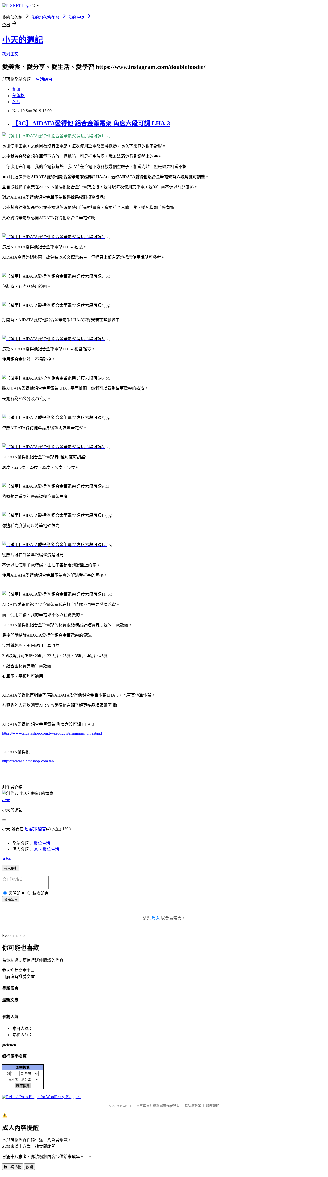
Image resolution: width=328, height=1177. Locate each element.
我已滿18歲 (12, 1167)
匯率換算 (23, 1067)
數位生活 (42, 843)
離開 (29, 1167)
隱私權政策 (192, 1106)
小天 (6, 799)
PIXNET (125, 1106)
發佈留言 (10, 899)
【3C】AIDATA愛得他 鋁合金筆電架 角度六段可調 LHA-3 (91, 123)
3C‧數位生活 (46, 849)
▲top (6, 858)
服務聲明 (212, 1106)
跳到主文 (10, 54)
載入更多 (10, 868)
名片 (16, 102)
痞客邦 (31, 829)
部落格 (18, 95)
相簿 (16, 89)
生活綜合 (44, 79)
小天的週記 (22, 39)
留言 (42, 829)
